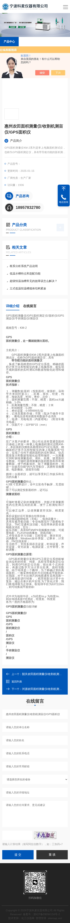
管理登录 (41, 918)
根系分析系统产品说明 (24, 266)
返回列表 (17, 681)
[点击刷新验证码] (45, 835)
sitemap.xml (55, 918)
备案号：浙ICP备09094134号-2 (41, 914)
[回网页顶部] (63, 188)
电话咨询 (63, 202)
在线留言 (30, 306)
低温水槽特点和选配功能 (25, 273)
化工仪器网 (27, 918)
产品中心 (9, 41)
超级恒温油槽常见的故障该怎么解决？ (33, 280)
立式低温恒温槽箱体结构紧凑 (28, 288)
